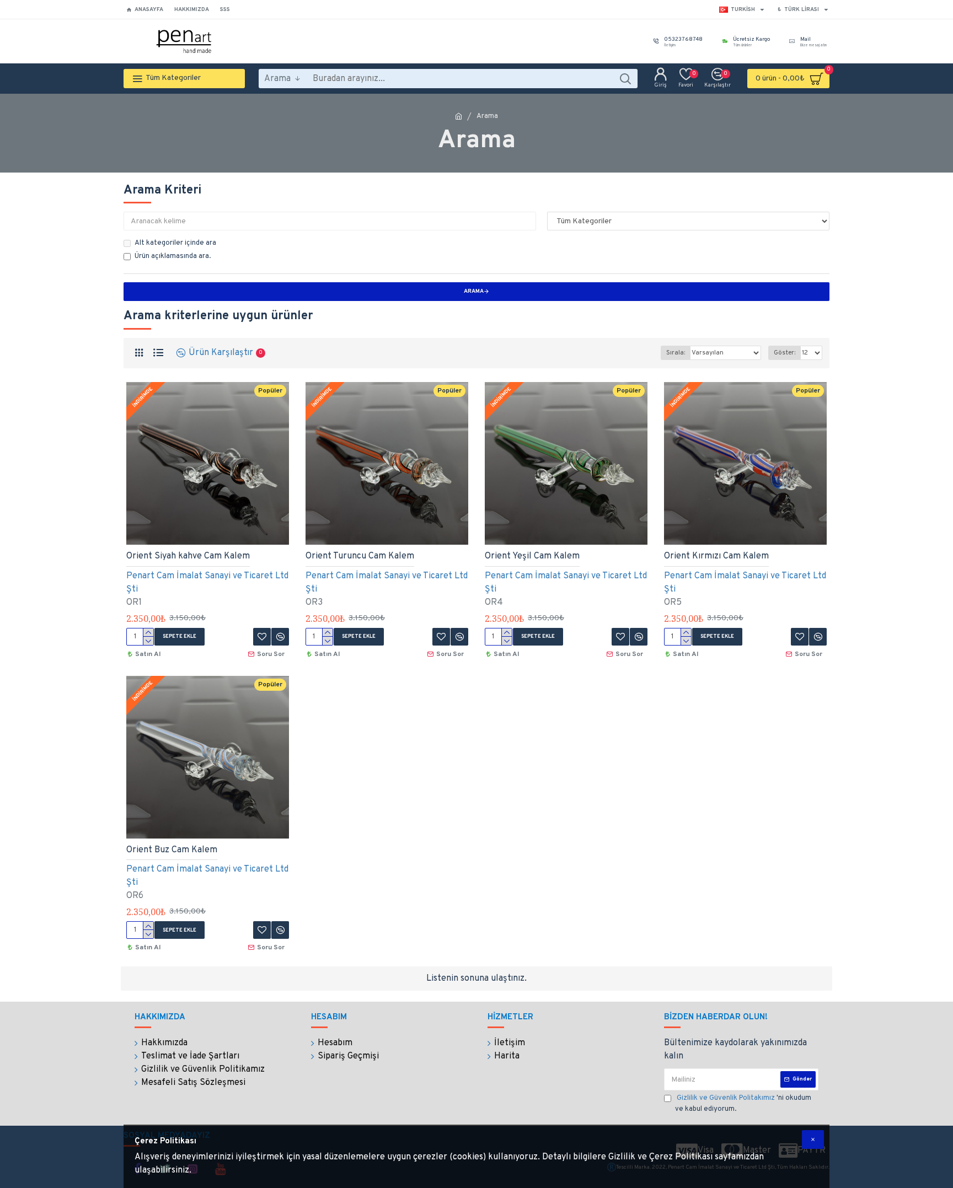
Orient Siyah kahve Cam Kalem (188, 556)
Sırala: (675, 352)
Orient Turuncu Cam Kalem (360, 556)
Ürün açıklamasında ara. (173, 256)
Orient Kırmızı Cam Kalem (716, 556)
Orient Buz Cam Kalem (171, 850)
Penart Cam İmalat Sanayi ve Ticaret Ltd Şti (207, 583)
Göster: (784, 352)
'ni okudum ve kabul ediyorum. (743, 1104)
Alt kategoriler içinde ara (175, 243)
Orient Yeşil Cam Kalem (532, 556)
